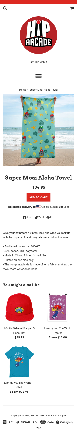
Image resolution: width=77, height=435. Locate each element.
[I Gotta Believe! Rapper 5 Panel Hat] (19, 307)
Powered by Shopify (55, 415)
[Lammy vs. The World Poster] (57, 307)
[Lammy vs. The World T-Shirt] (19, 361)
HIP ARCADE (37, 415)
